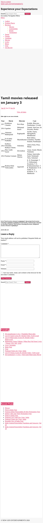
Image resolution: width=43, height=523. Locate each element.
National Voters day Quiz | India (15, 351)
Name (3, 261)
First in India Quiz (11, 410)
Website (3, 269)
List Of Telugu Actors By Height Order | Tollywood (22, 353)
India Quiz (8, 347)
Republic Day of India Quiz (14, 421)
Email (3, 265)
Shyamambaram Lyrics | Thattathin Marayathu (20, 334)
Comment (5, 244)
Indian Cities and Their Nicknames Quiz (18, 414)
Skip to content (6, 2)
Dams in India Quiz (11, 415)
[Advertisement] (21, 71)
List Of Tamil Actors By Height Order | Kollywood (22, 336)
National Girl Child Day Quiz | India (17, 417)
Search (3, 14)
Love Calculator (10, 345)
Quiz (6, 349)
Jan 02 (3, 108)
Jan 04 (13, 108)
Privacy (7, 408)
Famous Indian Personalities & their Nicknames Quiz (22, 412)
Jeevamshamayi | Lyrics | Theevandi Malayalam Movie (23, 355)
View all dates (21, 112)
